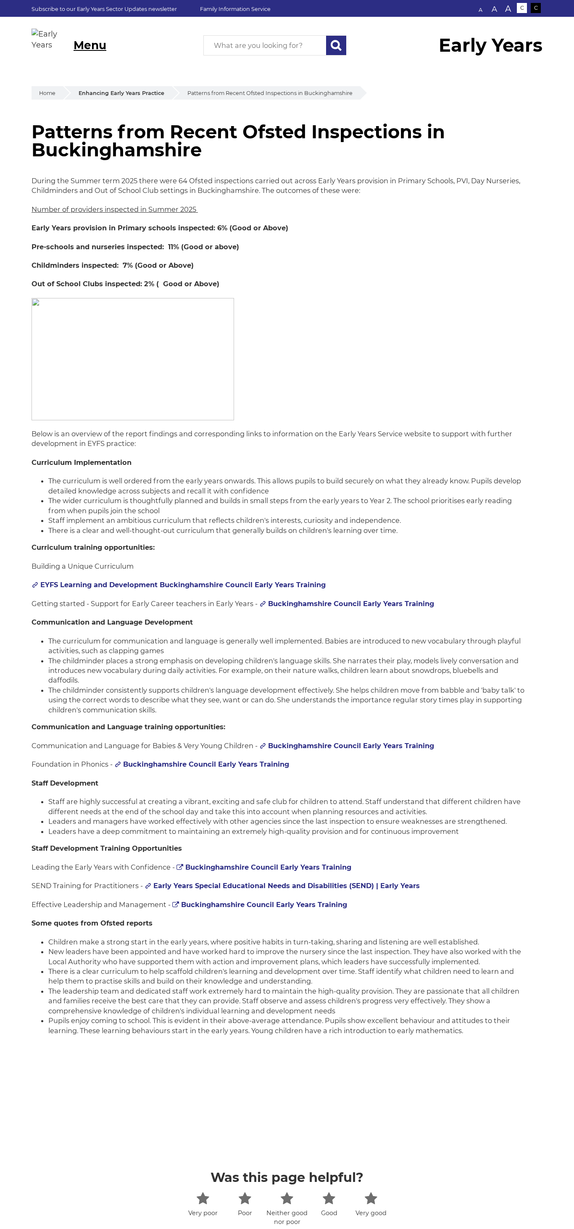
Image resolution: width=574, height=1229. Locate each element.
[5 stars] (370, 1198)
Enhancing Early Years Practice (121, 93)
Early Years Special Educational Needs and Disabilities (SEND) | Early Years (286, 885)
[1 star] (202, 1198)
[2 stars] (244, 1198)
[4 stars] (328, 1198)
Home (47, 93)
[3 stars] (286, 1198)
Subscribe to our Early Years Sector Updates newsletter (104, 9)
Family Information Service (235, 9)
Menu (90, 45)
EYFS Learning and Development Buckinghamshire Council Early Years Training (183, 584)
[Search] (336, 45)
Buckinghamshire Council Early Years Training (351, 603)
